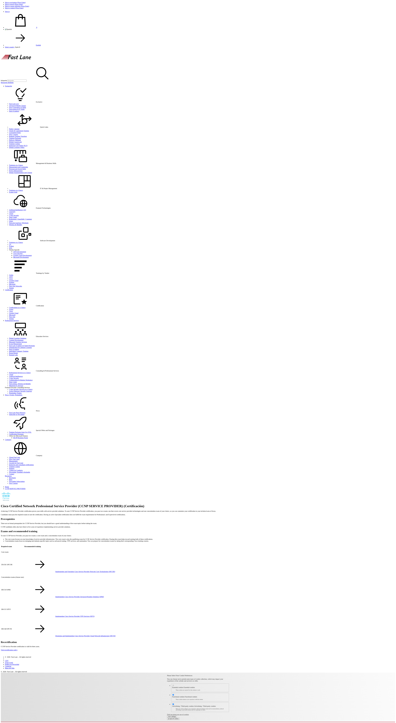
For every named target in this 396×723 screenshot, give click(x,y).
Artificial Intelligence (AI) (17, 210)
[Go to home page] (16, 65)
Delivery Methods (15, 140)
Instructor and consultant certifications (21, 465)
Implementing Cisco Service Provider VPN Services (74, 616)
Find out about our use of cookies (178, 714)
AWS (11, 277)
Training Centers (14, 144)
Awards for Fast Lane (16, 463)
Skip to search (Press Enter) (14, 4)
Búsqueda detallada (7, 82)
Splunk (11, 288)
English (38, 45)
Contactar (8, 666)
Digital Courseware (15, 142)
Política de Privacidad (12, 664)
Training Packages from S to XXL (20, 432)
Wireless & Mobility (15, 225)
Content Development (16, 340)
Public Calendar (14, 129)
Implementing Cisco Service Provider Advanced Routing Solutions (79, 597)
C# (10, 244)
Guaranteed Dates (15, 133)
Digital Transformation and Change (20, 172)
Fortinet (11, 282)
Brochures (12, 478)
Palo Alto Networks (15, 286)
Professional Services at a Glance (20, 373)
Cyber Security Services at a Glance (20, 389)
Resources (8, 476)
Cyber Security (14, 215)
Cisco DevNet (17, 253)
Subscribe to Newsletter (17, 414)
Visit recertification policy (9, 650)
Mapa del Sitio (9, 668)
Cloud (11, 213)
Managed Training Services (18, 342)
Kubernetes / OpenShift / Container (20, 219)
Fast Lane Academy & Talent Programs (22, 346)
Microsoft (12, 284)
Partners (11, 468)
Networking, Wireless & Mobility (20, 384)
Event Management (15, 344)
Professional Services (12, 320)
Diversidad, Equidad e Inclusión (19, 472)
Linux (11, 221)
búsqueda (4, 80)
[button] (17, 47)
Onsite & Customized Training (19, 131)
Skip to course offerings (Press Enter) (17, 6)
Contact (11, 474)
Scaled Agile (13, 192)
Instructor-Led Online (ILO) (18, 145)
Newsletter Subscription (17, 481)
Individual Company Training (18, 351)
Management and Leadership (18, 167)
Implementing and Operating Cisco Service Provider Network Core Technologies (85, 571)
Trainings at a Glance (16, 165)
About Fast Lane (14, 457)
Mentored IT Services (16, 386)
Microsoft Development (21, 257)
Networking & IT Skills (17, 109)
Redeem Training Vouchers (18, 136)
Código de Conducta (16, 470)
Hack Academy (14, 111)
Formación (8, 86)
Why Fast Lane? (14, 459)
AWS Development (19, 252)
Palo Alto (12, 317)
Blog (10, 479)
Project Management (15, 171)
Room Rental (13, 353)
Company (8, 440)
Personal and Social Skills (17, 169)
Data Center (13, 217)
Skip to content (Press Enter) (14, 8)
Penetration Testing (15, 393)
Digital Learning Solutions (17, 338)
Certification (9, 290)
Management (13, 461)
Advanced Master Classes (17, 106)
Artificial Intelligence (16, 376)
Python (11, 246)
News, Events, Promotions (13, 395)
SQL (10, 248)
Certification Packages (16, 434)
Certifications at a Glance (17, 307)
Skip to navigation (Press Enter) (15, 2)
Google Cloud (13, 280)
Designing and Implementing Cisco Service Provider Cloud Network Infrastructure (85, 636)
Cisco (11, 279)
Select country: (10, 47)
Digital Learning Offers (16, 147)
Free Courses (13, 483)
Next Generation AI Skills (17, 107)
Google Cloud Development (22, 255)
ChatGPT (12, 212)
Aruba (11, 275)
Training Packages (15, 138)
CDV (7, 661)
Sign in (7, 11)
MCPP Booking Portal (20, 438)
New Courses (13, 134)
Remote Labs (13, 355)
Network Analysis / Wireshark (18, 223)
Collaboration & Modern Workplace (21, 380)
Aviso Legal (9, 662)
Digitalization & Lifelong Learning (20, 347)
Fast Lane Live (14, 104)
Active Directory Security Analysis (20, 391)
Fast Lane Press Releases (17, 413)
